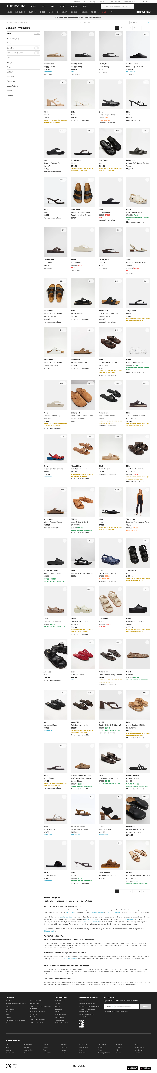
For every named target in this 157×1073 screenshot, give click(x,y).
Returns (102, 2)
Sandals (23, 22)
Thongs (68, 901)
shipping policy (49, 931)
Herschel (64, 1050)
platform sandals (114, 912)
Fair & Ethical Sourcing (86, 1014)
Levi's (8, 1044)
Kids (52, 6)
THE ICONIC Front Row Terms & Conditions (40, 1007)
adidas (8, 1047)
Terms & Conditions (36, 1001)
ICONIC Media (10, 1009)
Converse (46, 1044)
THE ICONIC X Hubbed (37, 1019)
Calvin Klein (102, 1044)
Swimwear (82, 1053)
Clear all (37, 34)
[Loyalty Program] (144, 12)
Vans (44, 1050)
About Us (9, 1001)
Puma (100, 1050)
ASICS (118, 1050)
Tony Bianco (139, 1050)
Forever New (47, 1053)
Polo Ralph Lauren (104, 1053)
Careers (8, 1017)
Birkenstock (28, 1044)
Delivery (92, 2)
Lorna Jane (83, 1044)
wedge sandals (98, 912)
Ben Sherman (10, 1053)
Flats (82, 901)
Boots (75, 901)
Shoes (16, 22)
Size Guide (58, 1009)
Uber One (33, 1017)
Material (10, 76)
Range (9, 62)
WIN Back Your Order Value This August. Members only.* (78, 17)
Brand (9, 67)
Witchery (64, 1044)
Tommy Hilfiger (139, 1047)
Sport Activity (12, 86)
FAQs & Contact (60, 1001)
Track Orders (114, 2)
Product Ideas (59, 1017)
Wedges (88, 901)
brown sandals (71, 958)
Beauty (74, 6)
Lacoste (63, 1053)
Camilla (26, 1047)
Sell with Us (10, 1012)
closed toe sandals (91, 922)
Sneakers (119, 1044)
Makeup (8, 1050)
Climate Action (84, 1017)
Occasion (11, 81)
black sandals (59, 958)
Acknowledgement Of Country (16, 1003)
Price (9, 43)
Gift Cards (145, 2)
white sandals (90, 919)
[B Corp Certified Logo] (90, 1024)
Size (8, 58)
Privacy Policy (34, 1003)
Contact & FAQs (78, 2)
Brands (8, 1006)
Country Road (28, 1050)
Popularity (133, 22)
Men (43, 6)
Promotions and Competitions (15, 1020)
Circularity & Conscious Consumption (87, 1010)
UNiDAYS (33, 1014)
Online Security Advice (37, 1011)
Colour (10, 72)
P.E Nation (138, 1053)
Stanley (45, 1047)
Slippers (60, 901)
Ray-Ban (100, 1047)
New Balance (83, 1047)
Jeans (136, 1044)
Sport (62, 6)
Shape (9, 90)
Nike (81, 1050)
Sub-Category (13, 38)
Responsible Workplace (87, 1003)
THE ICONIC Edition (36, 1022)
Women (33, 6)
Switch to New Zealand (62, 1023)
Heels (46, 901)
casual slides (71, 912)
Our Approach (84, 1001)
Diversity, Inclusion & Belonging (89, 1006)
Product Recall (59, 1020)
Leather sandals (66, 917)
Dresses (119, 1053)
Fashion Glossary (60, 1014)
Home (85, 6)
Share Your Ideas (130, 2)
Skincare (64, 1047)
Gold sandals (128, 919)
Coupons (9, 1023)
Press (8, 1014)
